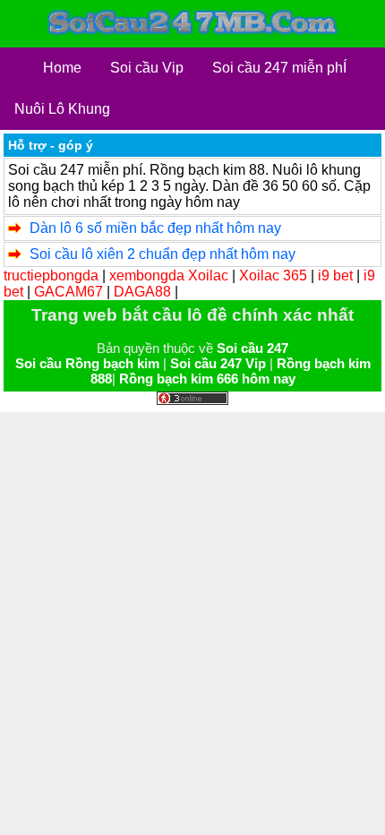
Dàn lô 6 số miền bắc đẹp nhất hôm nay (155, 228)
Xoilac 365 (273, 275)
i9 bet (335, 275)
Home (62, 67)
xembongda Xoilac (168, 275)
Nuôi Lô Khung (62, 108)
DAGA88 (142, 291)
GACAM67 (68, 291)
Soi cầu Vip (147, 67)
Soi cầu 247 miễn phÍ (279, 67)
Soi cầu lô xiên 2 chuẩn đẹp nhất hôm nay (162, 254)
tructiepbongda (51, 275)
